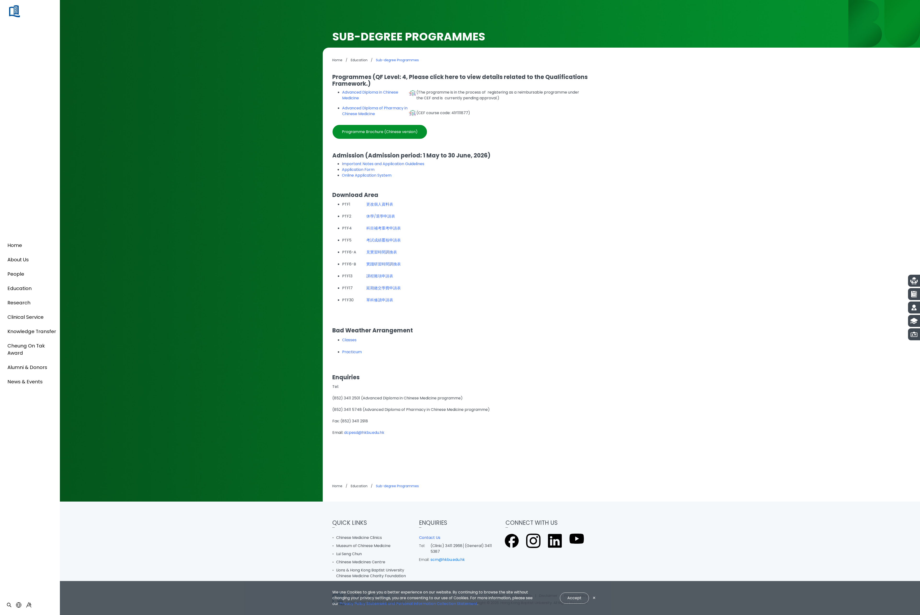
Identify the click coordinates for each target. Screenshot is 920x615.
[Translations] (19, 605)
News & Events (25, 381)
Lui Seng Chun (349, 554)
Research (18, 302)
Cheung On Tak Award (26, 349)
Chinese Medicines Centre (360, 562)
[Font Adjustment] (29, 605)
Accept (574, 598)
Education (19, 288)
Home (14, 245)
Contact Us (429, 537)
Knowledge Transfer (31, 331)
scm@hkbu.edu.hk (448, 559)
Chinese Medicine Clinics (359, 537)
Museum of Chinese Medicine (363, 545)
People (15, 274)
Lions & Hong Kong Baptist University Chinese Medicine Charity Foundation (371, 573)
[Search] (9, 605)
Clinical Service (25, 317)
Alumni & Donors (27, 367)
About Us (18, 259)
